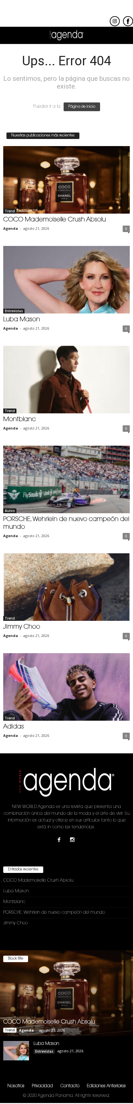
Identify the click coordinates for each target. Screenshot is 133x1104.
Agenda (10, 228)
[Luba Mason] (66, 279)
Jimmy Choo (21, 627)
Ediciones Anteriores (106, 1086)
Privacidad (42, 1086)
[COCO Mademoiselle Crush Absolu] (66, 180)
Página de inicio (81, 107)
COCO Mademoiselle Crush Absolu (54, 220)
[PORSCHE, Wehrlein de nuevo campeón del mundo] (66, 479)
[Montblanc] (66, 379)
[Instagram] (73, 841)
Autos (10, 510)
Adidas (13, 727)
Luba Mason (21, 320)
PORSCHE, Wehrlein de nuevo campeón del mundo (54, 912)
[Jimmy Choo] (66, 587)
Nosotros (16, 1086)
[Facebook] (60, 841)
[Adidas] (66, 687)
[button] (123, 35)
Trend (10, 211)
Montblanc (19, 420)
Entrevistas (14, 311)
